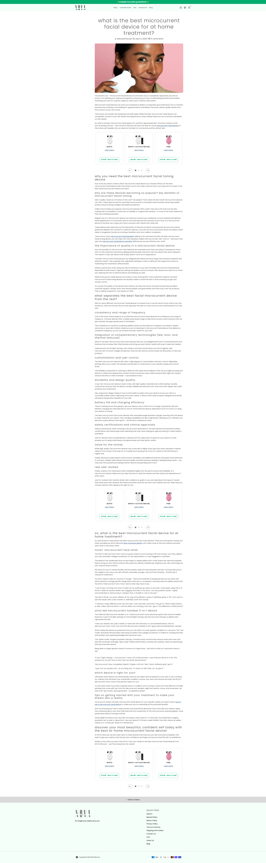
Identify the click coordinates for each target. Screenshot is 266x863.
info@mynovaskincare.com (87, 821)
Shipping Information (155, 830)
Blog (151, 8)
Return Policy (152, 820)
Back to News (133, 799)
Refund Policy (152, 817)
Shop (115, 8)
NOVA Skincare (95, 857)
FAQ (134, 8)
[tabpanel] (109, 148)
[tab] (136, 171)
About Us (150, 840)
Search (149, 814)
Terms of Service (153, 827)
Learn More (109, 150)
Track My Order (125, 8)
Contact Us (142, 8)
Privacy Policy (152, 824)
